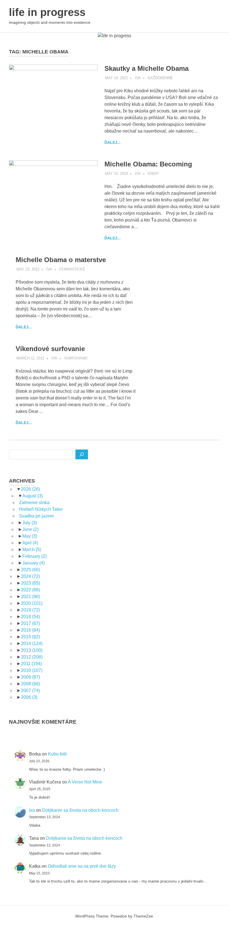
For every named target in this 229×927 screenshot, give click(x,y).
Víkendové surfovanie (50, 348)
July (29, 522)
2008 (30, 683)
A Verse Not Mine (85, 782)
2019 (30, 610)
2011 (31, 663)
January (33, 563)
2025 (30, 569)
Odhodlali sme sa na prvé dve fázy (82, 866)
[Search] (81, 455)
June (30, 529)
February (34, 556)
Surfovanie (76, 358)
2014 (31, 643)
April (30, 542)
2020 (31, 603)
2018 (30, 616)
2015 (30, 636)
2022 (30, 589)
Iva (138, 78)
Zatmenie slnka (34, 502)
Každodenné (160, 78)
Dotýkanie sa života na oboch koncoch (80, 810)
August (32, 495)
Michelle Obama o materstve (61, 259)
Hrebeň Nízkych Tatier (41, 509)
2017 (30, 623)
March (31, 549)
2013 (31, 650)
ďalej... (112, 142)
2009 (30, 677)
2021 (30, 596)
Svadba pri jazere (36, 516)
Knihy (153, 173)
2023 (30, 583)
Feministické (72, 269)
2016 (30, 630)
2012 (31, 657)
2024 (30, 576)
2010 (31, 670)
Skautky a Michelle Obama (146, 68)
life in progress (47, 12)
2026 (30, 489)
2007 (30, 690)
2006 (29, 697)
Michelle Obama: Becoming (148, 164)
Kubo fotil (57, 754)
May (29, 536)
